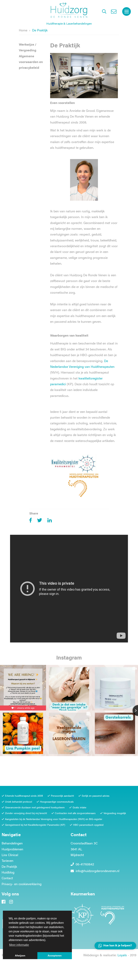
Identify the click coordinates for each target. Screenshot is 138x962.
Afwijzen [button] (20, 955)
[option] (69, 590)
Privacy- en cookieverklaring (22, 884)
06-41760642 (84, 864)
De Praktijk (9, 867)
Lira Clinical (10, 855)
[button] (115, 945)
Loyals (122, 955)
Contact (7, 878)
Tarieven (7, 861)
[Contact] (113, 12)
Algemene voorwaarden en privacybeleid (31, 62)
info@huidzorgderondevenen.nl (97, 871)
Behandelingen (12, 843)
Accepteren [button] (55, 955)
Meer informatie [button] (19, 944)
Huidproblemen (12, 849)
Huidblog (8, 872)
